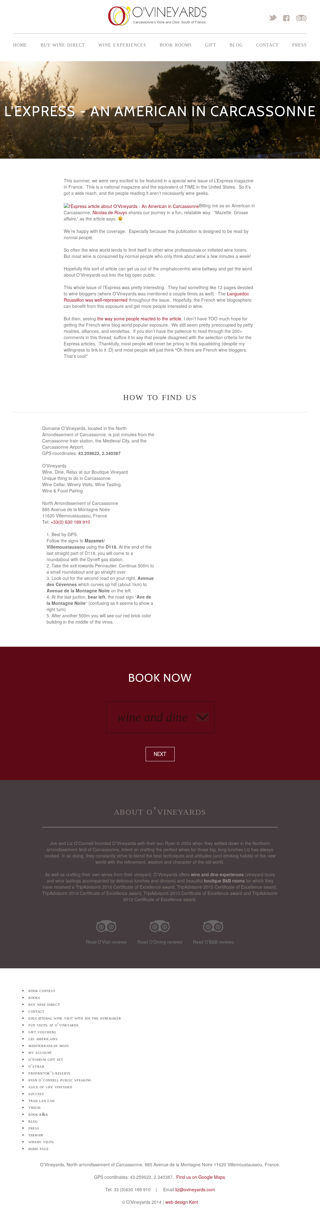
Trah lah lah (41, 1100)
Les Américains (43, 1038)
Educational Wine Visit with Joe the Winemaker (74, 1018)
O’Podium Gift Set (45, 1059)
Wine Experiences (122, 44)
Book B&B (38, 1114)
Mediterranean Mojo (48, 1045)
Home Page (38, 1148)
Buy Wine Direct (63, 44)
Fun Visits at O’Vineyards (53, 1025)
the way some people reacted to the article (139, 318)
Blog (236, 44)
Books (34, 997)
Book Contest (41, 990)
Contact (267, 44)
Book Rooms (176, 44)
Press (299, 44)
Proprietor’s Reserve (49, 1073)
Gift (210, 44)
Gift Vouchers (42, 1032)
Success (36, 1093)
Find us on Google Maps (200, 1177)
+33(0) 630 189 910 (70, 522)
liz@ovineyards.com (195, 1189)
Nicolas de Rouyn (109, 212)
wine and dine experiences (217, 874)
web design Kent (181, 1202)
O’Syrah (36, 1066)
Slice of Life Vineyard (50, 1086)
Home (20, 44)
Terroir (35, 1135)
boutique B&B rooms (224, 880)
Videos (34, 1107)
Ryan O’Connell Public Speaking (60, 1080)
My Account (40, 1052)
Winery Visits (41, 1141)
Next (160, 754)
